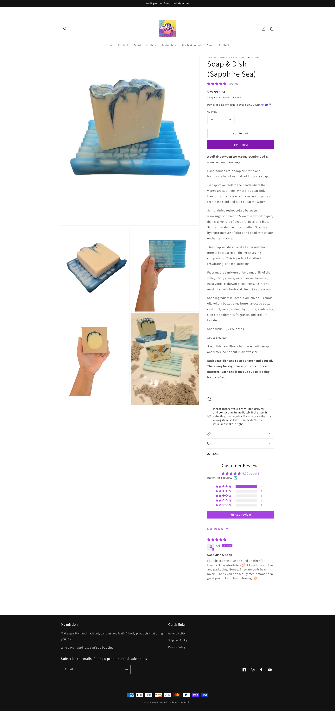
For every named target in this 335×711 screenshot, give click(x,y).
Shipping (212, 97)
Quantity (212, 111)
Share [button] (215, 454)
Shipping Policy (177, 640)
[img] (216, 540)
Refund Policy (177, 633)
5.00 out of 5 (251, 473)
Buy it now (240, 144)
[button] (65, 28)
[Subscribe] (126, 669)
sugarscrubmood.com (162, 702)
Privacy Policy (176, 647)
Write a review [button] (241, 515)
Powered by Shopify (181, 702)
